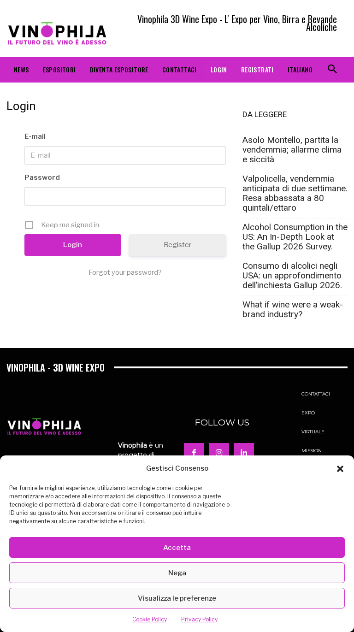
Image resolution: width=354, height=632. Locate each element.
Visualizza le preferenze (177, 598)
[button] (340, 468)
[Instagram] (219, 453)
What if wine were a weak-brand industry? (292, 309)
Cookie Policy (149, 619)
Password (42, 177)
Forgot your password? (125, 272)
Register (177, 245)
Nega (177, 573)
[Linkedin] (244, 453)
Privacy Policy (199, 619)
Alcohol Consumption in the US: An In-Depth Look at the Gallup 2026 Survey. (295, 236)
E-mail (35, 136)
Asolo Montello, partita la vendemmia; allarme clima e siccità (292, 149)
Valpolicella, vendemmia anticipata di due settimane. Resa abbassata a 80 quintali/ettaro (295, 193)
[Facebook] (194, 453)
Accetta (177, 547)
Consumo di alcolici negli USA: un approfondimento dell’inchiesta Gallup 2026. (292, 275)
